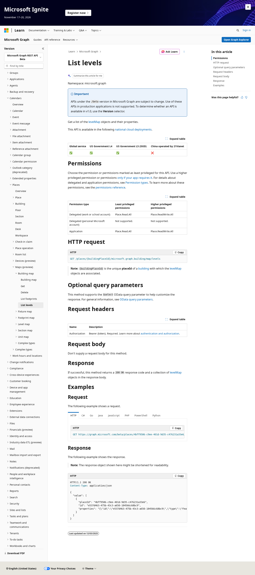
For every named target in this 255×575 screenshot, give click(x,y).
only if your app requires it (134, 178)
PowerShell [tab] (140, 415)
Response (218, 80)
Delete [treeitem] (24, 292)
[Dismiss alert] (248, 7)
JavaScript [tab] (114, 415)
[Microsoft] (6, 30)
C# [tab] (83, 415)
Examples (218, 85)
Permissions (220, 58)
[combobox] (23, 57)
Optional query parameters (229, 67)
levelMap (94, 122)
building (143, 268)
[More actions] (184, 51)
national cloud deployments (133, 129)
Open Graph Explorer (236, 39)
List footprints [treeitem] (29, 298)
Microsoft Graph (88, 51)
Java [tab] (100, 415)
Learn (72, 51)
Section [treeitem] (19, 216)
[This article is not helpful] (246, 97)
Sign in (247, 30)
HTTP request (221, 62)
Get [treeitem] (23, 286)
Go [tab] (91, 415)
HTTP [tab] (73, 415)
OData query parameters (136, 299)
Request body (221, 76)
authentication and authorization (160, 333)
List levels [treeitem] (27, 305)
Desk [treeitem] (18, 229)
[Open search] (237, 30)
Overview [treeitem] (17, 104)
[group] (127, 434)
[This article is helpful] (242, 97)
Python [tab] (156, 415)
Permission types (136, 182)
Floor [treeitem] (18, 210)
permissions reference (110, 187)
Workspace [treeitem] (21, 235)
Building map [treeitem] (29, 279)
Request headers (223, 71)
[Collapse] (43, 48)
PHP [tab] (127, 415)
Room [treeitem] (18, 222)
